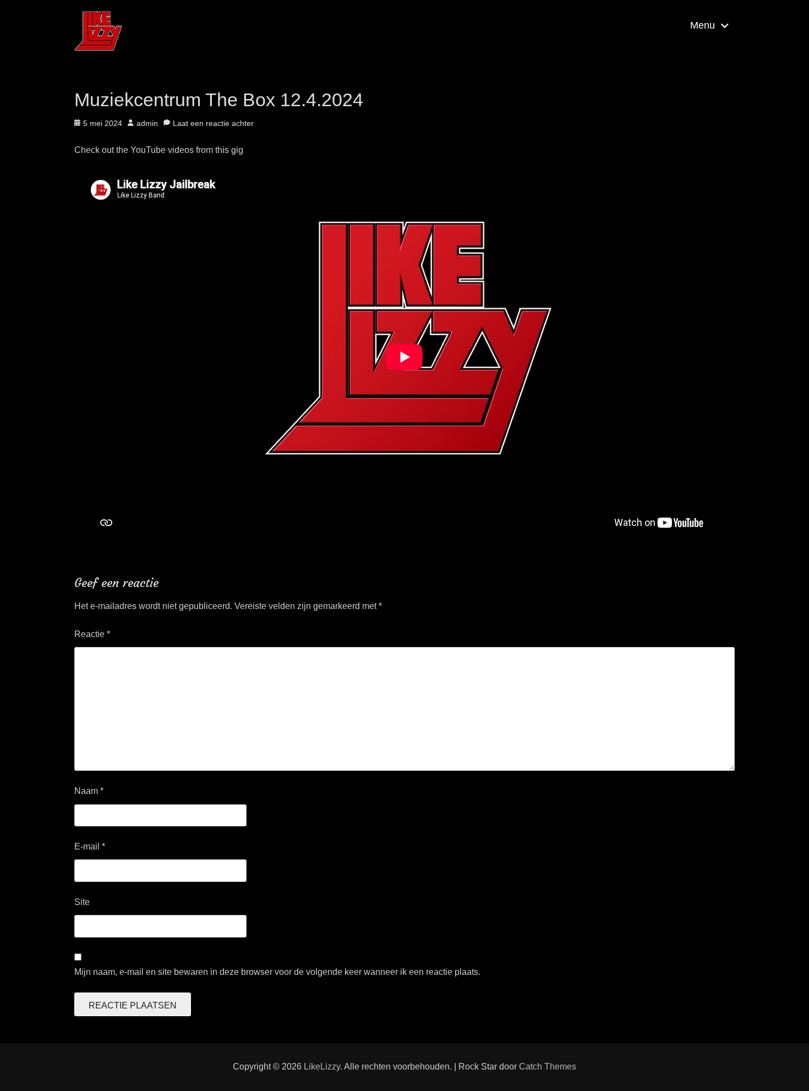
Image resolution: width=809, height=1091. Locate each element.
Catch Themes (547, 1066)
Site (82, 902)
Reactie (92, 634)
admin (147, 123)
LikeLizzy (322, 1066)
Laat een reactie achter (213, 123)
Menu (702, 25)
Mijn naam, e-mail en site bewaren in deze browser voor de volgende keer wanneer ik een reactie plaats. (277, 972)
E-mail (89, 846)
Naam (88, 791)
